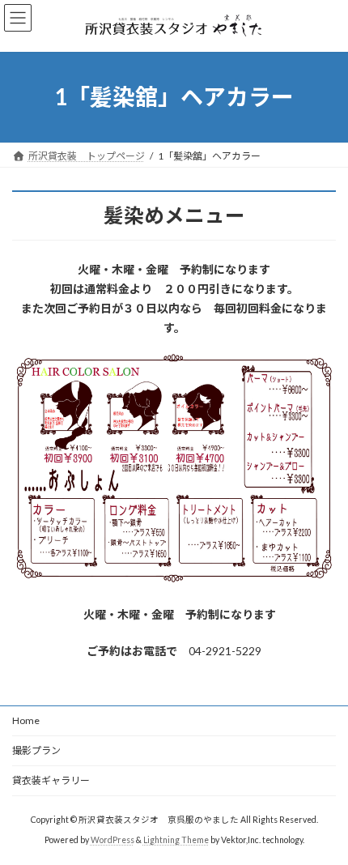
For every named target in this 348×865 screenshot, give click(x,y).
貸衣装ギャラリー (51, 780)
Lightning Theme (176, 840)
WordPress (112, 840)
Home (26, 720)
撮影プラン (36, 750)
